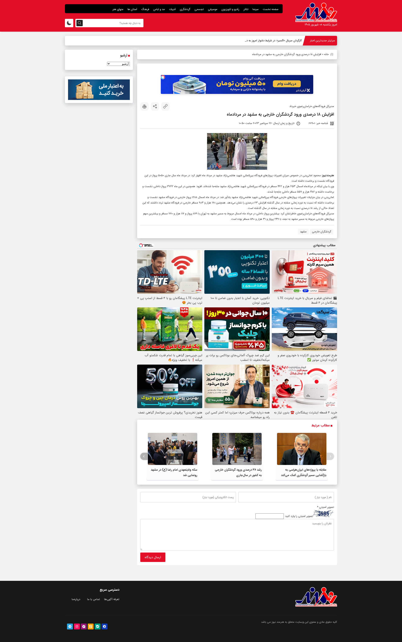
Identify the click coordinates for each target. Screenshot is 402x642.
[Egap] (84, 626)
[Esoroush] (104, 626)
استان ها (132, 9)
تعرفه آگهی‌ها (111, 599)
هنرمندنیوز (328, 175)
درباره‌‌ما (76, 599)
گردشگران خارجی (321, 231)
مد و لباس (159, 9)
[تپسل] (163, 77)
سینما (256, 9)
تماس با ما (93, 599)
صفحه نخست (270, 9)
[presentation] (330, 456)
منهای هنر (117, 9)
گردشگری (185, 9)
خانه (326, 54)
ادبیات (172, 9)
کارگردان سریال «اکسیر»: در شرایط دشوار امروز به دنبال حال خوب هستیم (262, 40)
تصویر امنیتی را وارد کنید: (299, 516)
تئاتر (246, 9)
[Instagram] (77, 626)
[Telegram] (70, 626)
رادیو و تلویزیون (230, 9)
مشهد (303, 231)
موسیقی (212, 9)
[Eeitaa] (91, 626)
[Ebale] (97, 626)
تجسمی (199, 9)
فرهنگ (145, 9)
